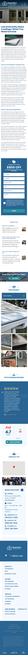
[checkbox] (4, 203)
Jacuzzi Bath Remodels (12, 596)
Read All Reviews (15, 442)
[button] (14, 467)
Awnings (8, 601)
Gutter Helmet (9, 599)
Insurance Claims (10, 574)
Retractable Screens (11, 586)
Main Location (12, 490)
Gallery (8, 579)
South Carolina (10, 614)
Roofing (7, 589)
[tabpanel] (14, 333)
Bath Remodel (9, 581)
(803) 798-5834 (11, 528)
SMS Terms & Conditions (14, 626)
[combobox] (14, 190)
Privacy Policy (14, 624)
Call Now (15, 278)
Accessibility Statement (14, 628)
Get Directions (9, 500)
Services (8, 594)
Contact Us (22, 609)
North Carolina (10, 611)
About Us (8, 566)
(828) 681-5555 (11, 523)
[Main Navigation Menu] (24, 3)
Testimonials (9, 569)
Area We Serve (10, 609)
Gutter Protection (11, 584)
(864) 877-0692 (11, 517)
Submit (14, 211)
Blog (6, 571)
